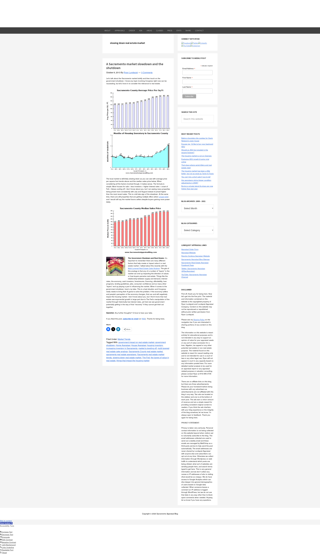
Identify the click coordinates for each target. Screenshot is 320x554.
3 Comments (146, 72)
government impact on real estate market (136, 342)
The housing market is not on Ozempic (196, 156)
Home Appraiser (123, 345)
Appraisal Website (188, 252)
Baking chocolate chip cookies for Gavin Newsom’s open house (197, 139)
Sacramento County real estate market (146, 351)
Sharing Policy (199, 319)
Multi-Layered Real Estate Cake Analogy (144, 268)
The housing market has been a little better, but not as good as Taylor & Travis (197, 172)
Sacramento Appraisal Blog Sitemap (195, 259)
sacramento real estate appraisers (121, 354)
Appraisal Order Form (189, 249)
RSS (143, 319)
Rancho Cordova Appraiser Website (195, 256)
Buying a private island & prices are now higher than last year (197, 187)
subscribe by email (130, 319)
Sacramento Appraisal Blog (160, 13)
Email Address (188, 68)
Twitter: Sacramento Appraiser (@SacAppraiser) (193, 269)
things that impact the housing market (132, 360)
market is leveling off (147, 348)
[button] (6, 523)
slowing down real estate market (127, 357)
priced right (163, 197)
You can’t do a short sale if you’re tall (195, 177)
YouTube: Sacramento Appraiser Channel (194, 275)
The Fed (146, 357)
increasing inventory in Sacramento (122, 348)
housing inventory (155, 345)
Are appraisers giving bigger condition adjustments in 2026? (196, 181)
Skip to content (6, 521)
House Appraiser (138, 345)
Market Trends (124, 339)
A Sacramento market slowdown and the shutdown (134, 66)
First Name (187, 78)
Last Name (187, 87)
